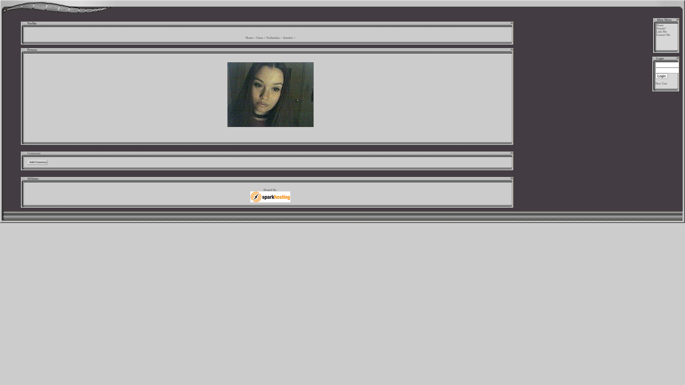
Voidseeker (273, 37)
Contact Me (663, 34)
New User (661, 83)
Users (259, 37)
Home (249, 37)
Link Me (661, 31)
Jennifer (288, 37)
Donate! (661, 28)
